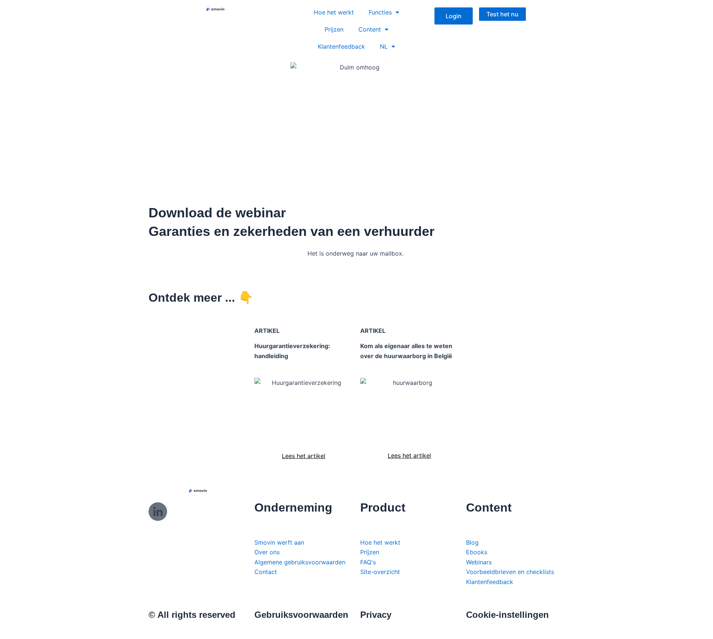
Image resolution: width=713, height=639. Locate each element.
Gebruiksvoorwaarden (301, 615)
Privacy (375, 615)
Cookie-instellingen (507, 615)
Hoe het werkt (334, 12)
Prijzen (334, 29)
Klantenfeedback (341, 46)
